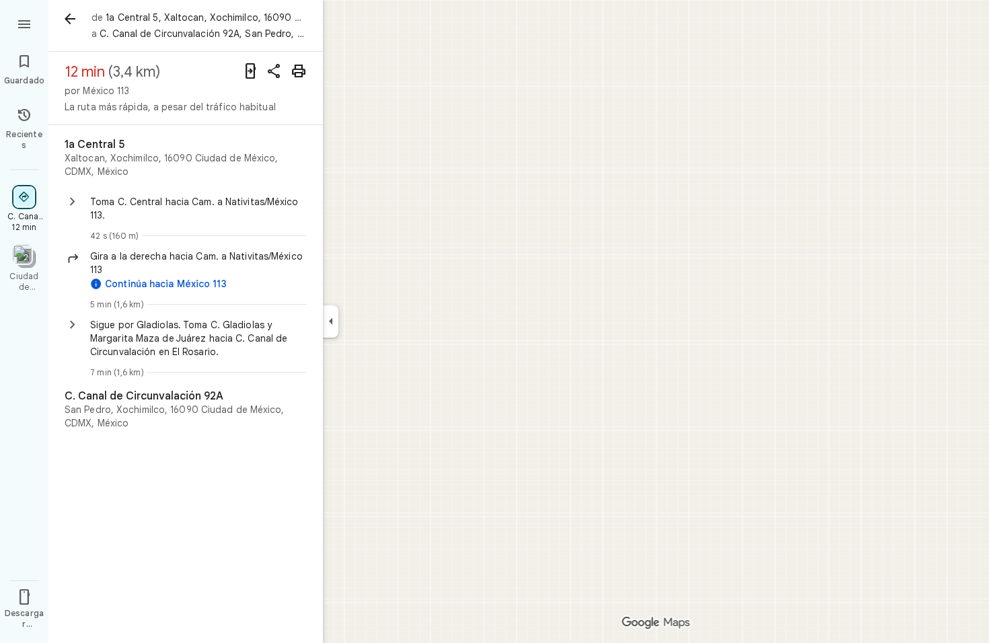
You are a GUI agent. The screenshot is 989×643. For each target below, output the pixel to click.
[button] (198, 263)
